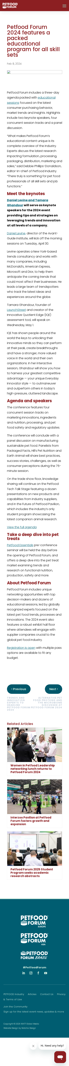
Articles (32, 994)
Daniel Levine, (16, 233)
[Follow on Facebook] (38, 973)
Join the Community (15, 1006)
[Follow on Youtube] (46, 973)
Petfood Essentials (20, 545)
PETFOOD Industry (13, 994)
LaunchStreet (16, 310)
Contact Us (46, 994)
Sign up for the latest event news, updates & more (33, 1011)
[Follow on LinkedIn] (23, 973)
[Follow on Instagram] (31, 973)
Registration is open (21, 648)
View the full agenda (22, 527)
